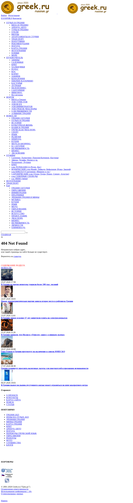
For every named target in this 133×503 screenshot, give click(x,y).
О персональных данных (12, 494)
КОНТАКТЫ (12, 397)
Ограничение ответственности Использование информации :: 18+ (16, 490)
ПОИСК (10, 402)
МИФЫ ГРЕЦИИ (14, 422)
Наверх (4, 501)
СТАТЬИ (10, 404)
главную (17, 256)
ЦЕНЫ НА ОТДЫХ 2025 (17, 417)
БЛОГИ (9, 445)
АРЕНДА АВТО (13, 429)
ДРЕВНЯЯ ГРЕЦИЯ (15, 419)
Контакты (17, 18)
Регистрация (13, 15)
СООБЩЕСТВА (13, 443)
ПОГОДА (10, 431)
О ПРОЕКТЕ (12, 395)
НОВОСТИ (6, 268)
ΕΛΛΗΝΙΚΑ (6, 18)
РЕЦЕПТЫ (11, 438)
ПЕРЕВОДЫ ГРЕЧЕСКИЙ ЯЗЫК (21, 433)
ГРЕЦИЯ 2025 (12, 415)
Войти (4, 15)
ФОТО (9, 440)
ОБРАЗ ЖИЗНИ (13, 436)
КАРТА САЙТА (13, 400)
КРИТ (9, 426)
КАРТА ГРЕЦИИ (14, 424)
